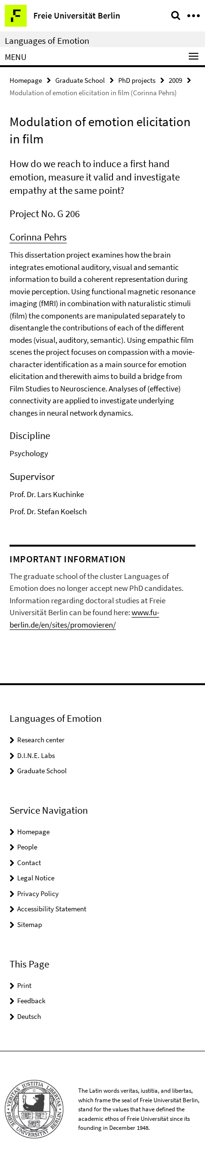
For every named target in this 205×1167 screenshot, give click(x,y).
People (27, 846)
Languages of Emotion (47, 40)
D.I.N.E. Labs (36, 755)
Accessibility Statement (51, 908)
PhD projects (136, 80)
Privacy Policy (38, 893)
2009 (175, 80)
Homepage (26, 80)
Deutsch (29, 1016)
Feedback (31, 1000)
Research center (40, 739)
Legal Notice (35, 877)
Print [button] (24, 985)
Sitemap (29, 924)
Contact (29, 862)
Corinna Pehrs (38, 236)
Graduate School (80, 80)
